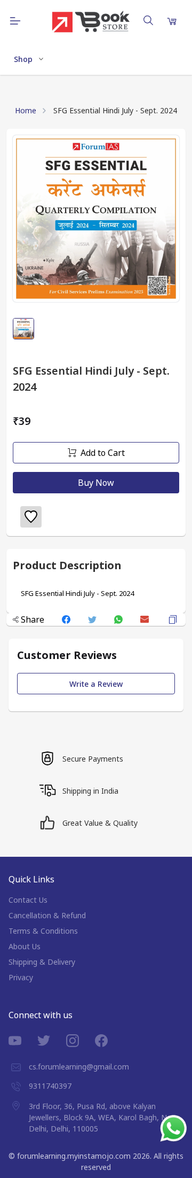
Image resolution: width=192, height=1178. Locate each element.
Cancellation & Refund (47, 915)
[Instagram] (80, 1040)
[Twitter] (51, 1040)
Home (25, 110)
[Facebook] (109, 1040)
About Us (25, 946)
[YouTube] (23, 1040)
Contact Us (28, 900)
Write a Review (96, 684)
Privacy (21, 977)
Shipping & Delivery (42, 962)
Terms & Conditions (43, 931)
